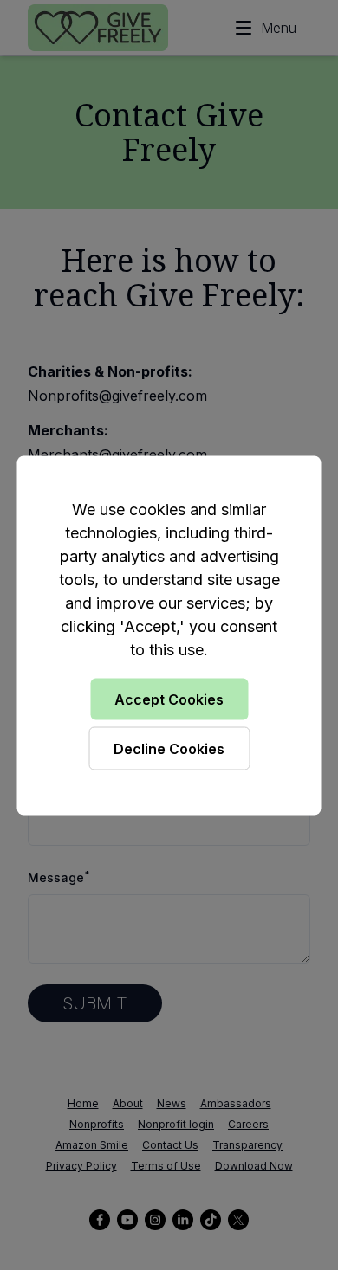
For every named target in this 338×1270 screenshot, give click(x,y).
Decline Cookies (169, 748)
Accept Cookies (169, 698)
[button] (169, 635)
